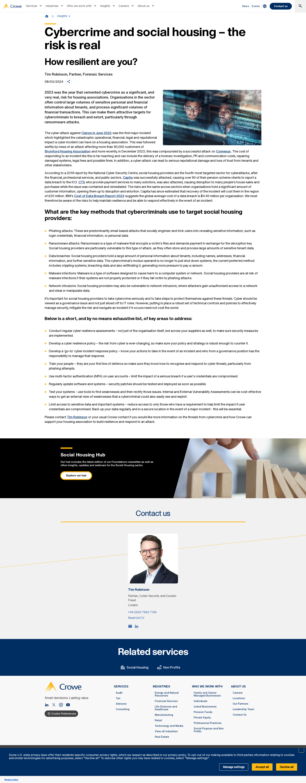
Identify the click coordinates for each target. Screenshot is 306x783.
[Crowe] (12, 6)
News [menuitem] (245, 6)
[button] (301, 750)
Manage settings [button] (234, 767)
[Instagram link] (62, 705)
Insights (105, 6)
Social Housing (137, 667)
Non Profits (171, 667)
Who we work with (79, 6)
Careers (124, 6)
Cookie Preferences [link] (63, 713)
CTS (81, 182)
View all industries (166, 731)
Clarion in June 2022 (96, 133)
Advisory (121, 703)
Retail (158, 720)
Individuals (200, 701)
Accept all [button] (262, 767)
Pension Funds (203, 712)
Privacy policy (11, 779)
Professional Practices (208, 723)
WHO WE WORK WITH (207, 686)
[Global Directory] (265, 6)
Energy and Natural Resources (167, 694)
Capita (128, 177)
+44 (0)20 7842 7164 (142, 612)
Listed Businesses (205, 706)
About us (143, 6)
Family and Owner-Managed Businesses (207, 694)
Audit (119, 692)
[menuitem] (34, 6)
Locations (239, 698)
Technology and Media (169, 725)
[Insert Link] (55, 705)
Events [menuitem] (256, 6)
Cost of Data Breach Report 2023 (99, 196)
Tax (118, 698)
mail (130, 626)
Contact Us (239, 714)
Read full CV (136, 618)
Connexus (223, 151)
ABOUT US (238, 686)
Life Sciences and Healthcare (166, 708)
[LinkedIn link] (48, 705)
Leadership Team (243, 709)
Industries (52, 6)
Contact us (281, 6)
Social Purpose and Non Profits (209, 730)
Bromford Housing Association (67, 151)
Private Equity (202, 717)
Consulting (122, 709)
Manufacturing (164, 714)
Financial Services (166, 701)
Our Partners (240, 703)
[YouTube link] (68, 705)
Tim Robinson (77, 417)
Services (31, 6)
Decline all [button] (286, 767)
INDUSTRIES (161, 686)
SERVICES (121, 686)
